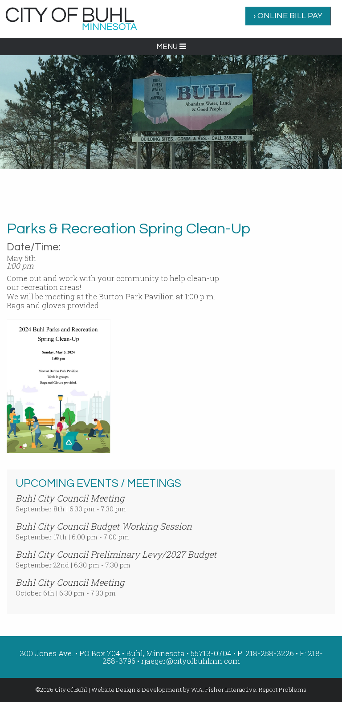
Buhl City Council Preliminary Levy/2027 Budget (116, 554)
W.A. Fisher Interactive (223, 690)
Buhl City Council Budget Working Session (104, 526)
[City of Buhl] (71, 18)
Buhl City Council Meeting (70, 498)
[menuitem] (288, 16)
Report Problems (282, 690)
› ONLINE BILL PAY (287, 16)
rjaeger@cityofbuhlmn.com (190, 661)
